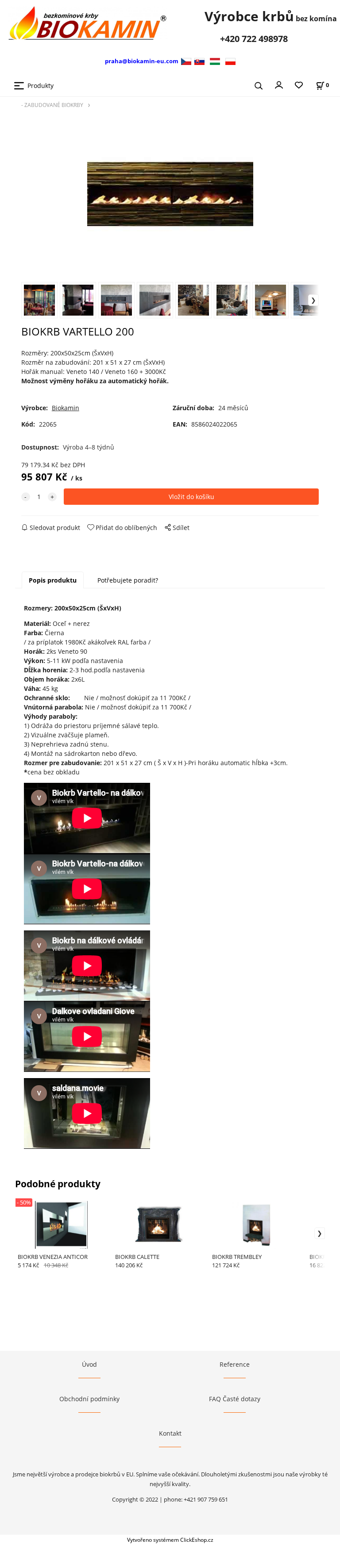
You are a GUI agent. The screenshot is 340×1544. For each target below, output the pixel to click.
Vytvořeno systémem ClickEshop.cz (170, 1539)
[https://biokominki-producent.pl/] (230, 61)
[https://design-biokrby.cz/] (187, 61)
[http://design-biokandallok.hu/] (215, 61)
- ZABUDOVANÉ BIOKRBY (52, 104)
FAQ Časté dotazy (234, 1399)
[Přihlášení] (278, 84)
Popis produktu (53, 580)
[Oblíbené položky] (298, 85)
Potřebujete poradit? (127, 580)
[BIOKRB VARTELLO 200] (170, 194)
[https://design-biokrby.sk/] (199, 61)
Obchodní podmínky (89, 1399)
